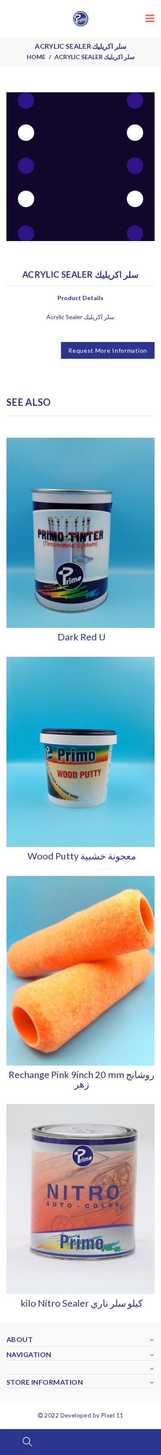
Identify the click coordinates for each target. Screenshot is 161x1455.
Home (36, 56)
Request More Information (107, 350)
